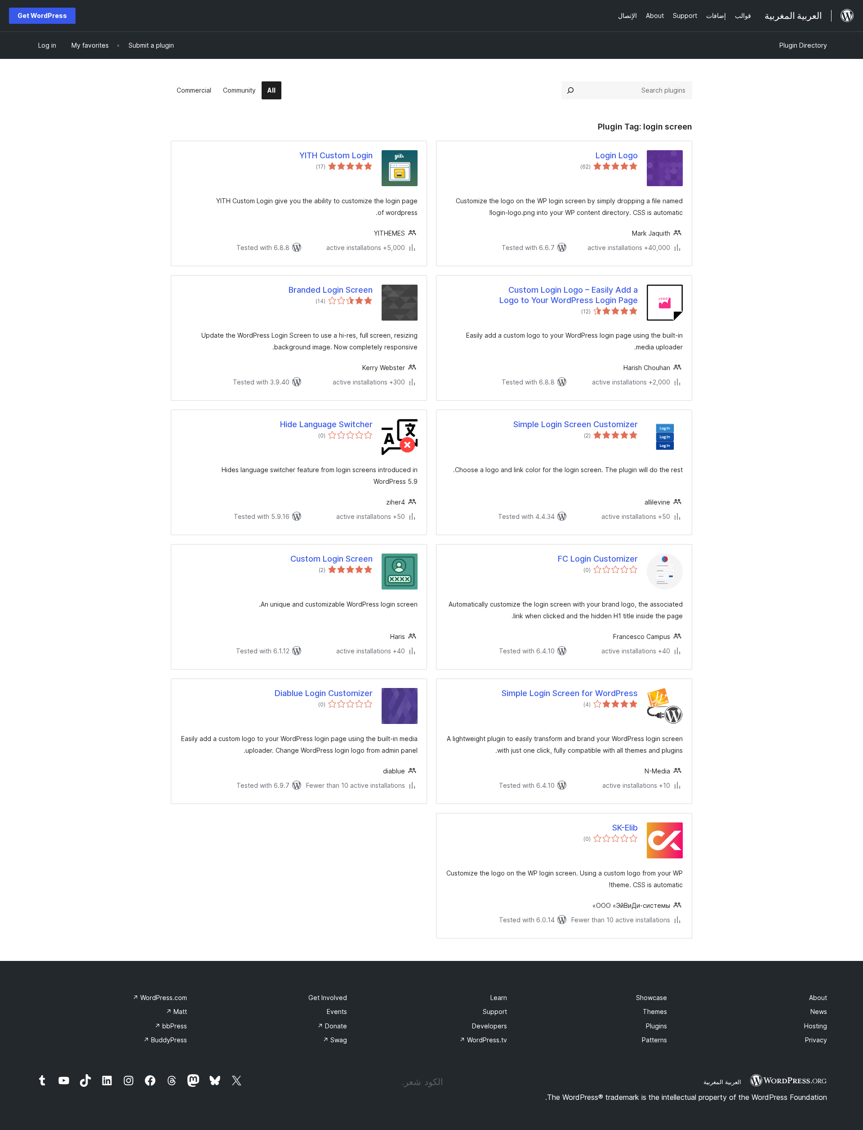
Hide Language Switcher (326, 424)
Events (337, 1011)
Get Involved (327, 997)
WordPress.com (160, 997)
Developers (489, 1026)
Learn (498, 997)
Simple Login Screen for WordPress (570, 693)
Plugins (656, 1026)
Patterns (654, 1040)
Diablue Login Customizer (324, 693)
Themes (655, 1011)
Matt (176, 1011)
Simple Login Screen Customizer (575, 424)
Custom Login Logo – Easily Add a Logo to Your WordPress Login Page (568, 295)
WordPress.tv (483, 1040)
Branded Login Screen (331, 290)
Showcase (651, 997)
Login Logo (617, 155)
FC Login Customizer (598, 558)
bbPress (171, 1026)
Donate (332, 1026)
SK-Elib (625, 827)
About (818, 997)
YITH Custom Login (336, 155)
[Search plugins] (570, 90)
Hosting (815, 1026)
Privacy (816, 1040)
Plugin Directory (803, 45)
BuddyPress (165, 1040)
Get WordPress (42, 15)
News (818, 1011)
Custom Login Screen (331, 558)
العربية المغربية (722, 1081)
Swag (335, 1040)
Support (495, 1011)
